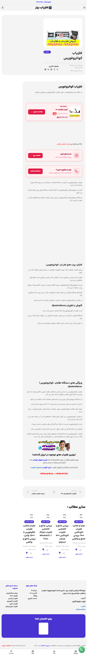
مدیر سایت (78, 68)
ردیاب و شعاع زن (12, 593)
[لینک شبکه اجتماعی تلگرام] (45, 69)
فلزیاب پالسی (29, 522)
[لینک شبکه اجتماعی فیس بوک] (57, 69)
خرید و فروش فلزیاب (40, 460)
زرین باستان (45, 645)
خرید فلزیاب (47, 467)
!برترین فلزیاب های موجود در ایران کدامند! (54, 455)
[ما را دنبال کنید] (54, 155)
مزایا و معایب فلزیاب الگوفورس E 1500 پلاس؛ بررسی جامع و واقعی (29, 534)
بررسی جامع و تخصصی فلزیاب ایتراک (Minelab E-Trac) (45, 532)
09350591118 (80, 609)
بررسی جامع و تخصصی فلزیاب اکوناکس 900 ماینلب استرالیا (62, 534)
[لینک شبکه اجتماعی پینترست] (51, 69)
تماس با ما (33, 593)
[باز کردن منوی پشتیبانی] (82, 649)
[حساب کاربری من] (3, 7)
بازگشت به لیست (54, 492)
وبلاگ (35, 596)
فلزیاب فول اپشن (11, 606)
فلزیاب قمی (13, 604)
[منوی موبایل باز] (84, 7)
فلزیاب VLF (14, 596)
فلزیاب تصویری (12, 601)
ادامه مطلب (78, 554)
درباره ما (34, 590)
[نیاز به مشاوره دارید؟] (54, 171)
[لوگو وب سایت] (43, 7)
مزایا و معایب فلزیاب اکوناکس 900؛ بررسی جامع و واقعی (78, 532)
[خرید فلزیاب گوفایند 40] (54, 112)
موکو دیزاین (6, 645)
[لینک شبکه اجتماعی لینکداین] (48, 69)
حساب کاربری (32, 598)
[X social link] (54, 69)
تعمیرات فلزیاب (35, 467)
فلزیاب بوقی (78, 522)
